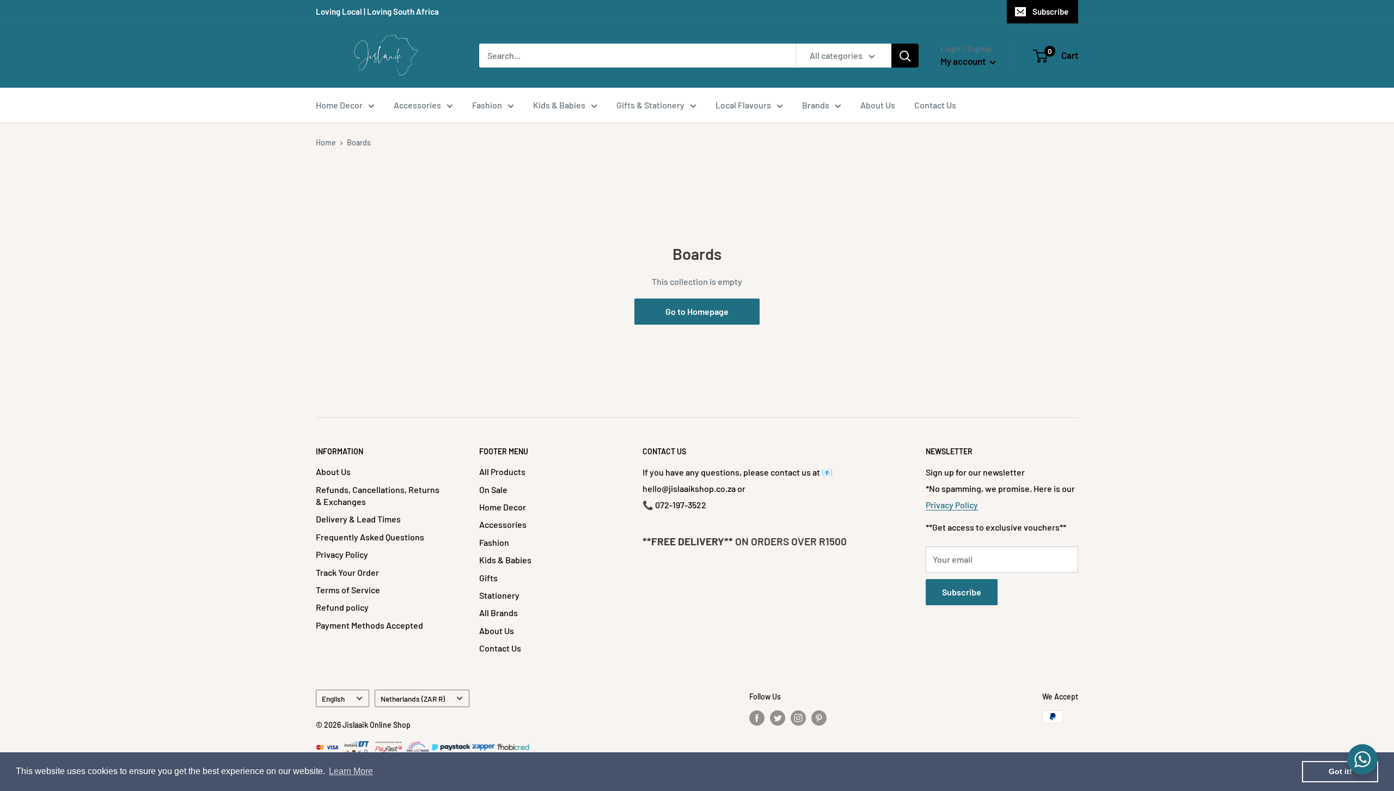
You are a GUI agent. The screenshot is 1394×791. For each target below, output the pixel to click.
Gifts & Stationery (650, 105)
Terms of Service (348, 590)
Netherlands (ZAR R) (413, 698)
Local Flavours (743, 105)
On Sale (493, 489)
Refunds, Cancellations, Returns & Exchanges (377, 495)
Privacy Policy (342, 554)
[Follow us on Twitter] (777, 718)
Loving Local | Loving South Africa (377, 11)
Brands (815, 105)
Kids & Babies (559, 105)
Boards (359, 142)
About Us (877, 105)
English (333, 698)
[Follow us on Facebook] (757, 718)
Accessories (417, 105)
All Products (502, 471)
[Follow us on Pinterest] (819, 718)
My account (963, 61)
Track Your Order (347, 572)
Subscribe (1050, 11)
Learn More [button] (351, 771)
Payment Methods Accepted (369, 625)
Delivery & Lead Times (358, 519)
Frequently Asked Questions (370, 537)
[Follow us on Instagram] (798, 718)
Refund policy (342, 607)
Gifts (488, 578)
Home (326, 142)
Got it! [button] (1340, 771)
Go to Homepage (697, 311)
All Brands (498, 612)
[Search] (905, 56)
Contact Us (935, 105)
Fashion (487, 105)
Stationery (499, 595)
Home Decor (339, 105)
